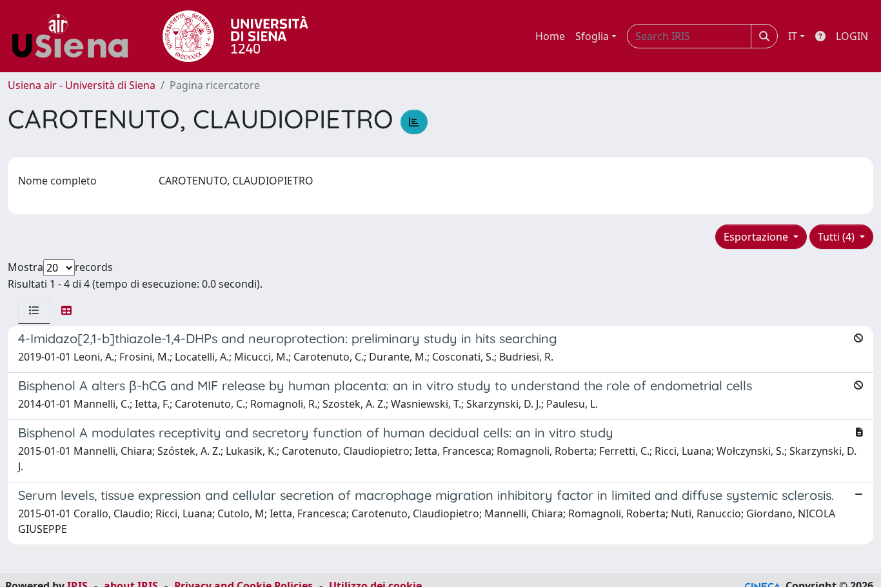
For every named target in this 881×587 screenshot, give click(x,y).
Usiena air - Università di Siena (81, 85)
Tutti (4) (837, 237)
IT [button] (792, 36)
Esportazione (757, 237)
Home (550, 36)
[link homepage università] (235, 36)
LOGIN (852, 36)
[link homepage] (75, 36)
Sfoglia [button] (592, 36)
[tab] (34, 310)
